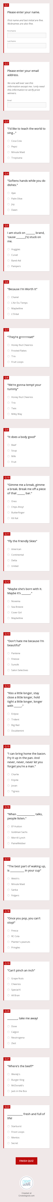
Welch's (15, 878)
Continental (17, 554)
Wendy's (15, 1074)
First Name (11, 31)
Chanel (15, 297)
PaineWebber (18, 843)
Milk (13, 456)
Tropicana (16, 157)
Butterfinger (18, 512)
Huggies (15, 249)
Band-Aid (16, 260)
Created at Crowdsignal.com (26, 1194)
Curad (14, 254)
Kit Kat (14, 518)
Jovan (14, 785)
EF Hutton (16, 826)
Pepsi (14, 146)
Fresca (14, 930)
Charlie (15, 774)
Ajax (13, 193)
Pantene (15, 653)
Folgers (15, 895)
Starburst (16, 1126)
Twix (13, 408)
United (14, 566)
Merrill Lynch (18, 837)
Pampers (16, 266)
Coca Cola (16, 140)
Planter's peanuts (20, 941)
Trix (13, 356)
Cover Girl (16, 612)
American (16, 549)
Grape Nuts (17, 978)
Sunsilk (15, 664)
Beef (13, 445)
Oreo (14, 501)
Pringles (15, 947)
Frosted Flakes (19, 350)
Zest (13, 1043)
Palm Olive (16, 198)
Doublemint (17, 730)
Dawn (14, 209)
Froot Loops (17, 1131)
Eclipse (15, 713)
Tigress (15, 791)
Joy (13, 204)
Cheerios (16, 984)
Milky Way (16, 414)
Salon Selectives (19, 670)
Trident (15, 719)
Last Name (11, 41)
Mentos (15, 1137)
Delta (14, 560)
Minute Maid (18, 152)
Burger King (17, 1079)
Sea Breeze (17, 606)
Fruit (13, 461)
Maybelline (17, 308)
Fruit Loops (17, 361)
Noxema (15, 601)
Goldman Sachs (19, 832)
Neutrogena (17, 1037)
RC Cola (15, 936)
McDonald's (17, 1085)
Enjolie (14, 780)
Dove (14, 1026)
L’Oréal (15, 314)
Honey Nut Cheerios (22, 345)
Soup (14, 450)
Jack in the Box (19, 1091)
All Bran (15, 995)
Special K (16, 989)
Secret (14, 1143)
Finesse (15, 658)
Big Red (15, 725)
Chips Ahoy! (17, 506)
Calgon (15, 1032)
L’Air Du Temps (19, 302)
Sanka (14, 889)
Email (9, 100)
